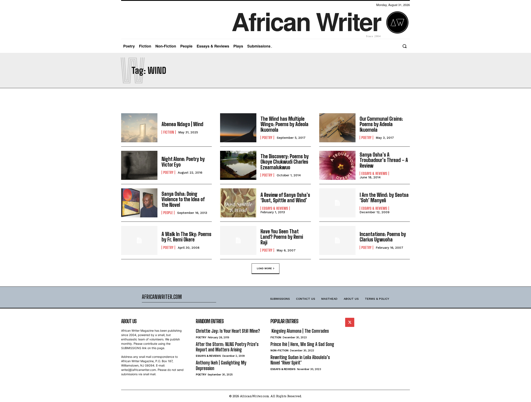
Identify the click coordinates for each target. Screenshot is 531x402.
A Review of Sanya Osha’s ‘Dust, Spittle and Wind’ (285, 197)
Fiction (168, 132)
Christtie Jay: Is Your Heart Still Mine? (228, 331)
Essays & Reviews (374, 173)
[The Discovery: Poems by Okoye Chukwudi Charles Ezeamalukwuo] (238, 165)
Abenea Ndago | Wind (182, 124)
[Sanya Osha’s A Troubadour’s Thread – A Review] (337, 165)
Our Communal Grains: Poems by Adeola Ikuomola (381, 124)
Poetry (267, 137)
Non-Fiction (279, 350)
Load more (264, 268)
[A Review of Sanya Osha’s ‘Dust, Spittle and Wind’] (238, 202)
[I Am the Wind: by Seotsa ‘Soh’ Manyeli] (337, 202)
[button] (404, 46)
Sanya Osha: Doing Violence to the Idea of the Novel (183, 199)
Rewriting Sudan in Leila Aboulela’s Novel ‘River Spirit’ (300, 359)
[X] (349, 322)
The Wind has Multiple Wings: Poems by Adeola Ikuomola (284, 124)
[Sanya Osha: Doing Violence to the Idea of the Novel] (139, 202)
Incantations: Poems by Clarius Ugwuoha (383, 236)
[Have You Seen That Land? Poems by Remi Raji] (238, 240)
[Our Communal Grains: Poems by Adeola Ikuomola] (337, 127)
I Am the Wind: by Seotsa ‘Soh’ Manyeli (384, 197)
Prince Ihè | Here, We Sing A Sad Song (302, 344)
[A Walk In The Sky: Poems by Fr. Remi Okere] (139, 240)
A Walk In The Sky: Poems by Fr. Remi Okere (186, 236)
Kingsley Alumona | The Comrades (299, 331)
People (168, 212)
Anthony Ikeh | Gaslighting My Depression (221, 365)
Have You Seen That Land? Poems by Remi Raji (282, 236)
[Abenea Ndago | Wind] (139, 127)
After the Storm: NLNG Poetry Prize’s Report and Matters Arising (227, 346)
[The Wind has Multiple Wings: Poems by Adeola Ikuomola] (238, 127)
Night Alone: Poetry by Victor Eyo (183, 161)
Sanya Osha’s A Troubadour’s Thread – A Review (384, 160)
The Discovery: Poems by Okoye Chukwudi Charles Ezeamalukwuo (285, 161)
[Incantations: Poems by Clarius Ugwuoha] (337, 240)
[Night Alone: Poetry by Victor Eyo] (139, 165)
